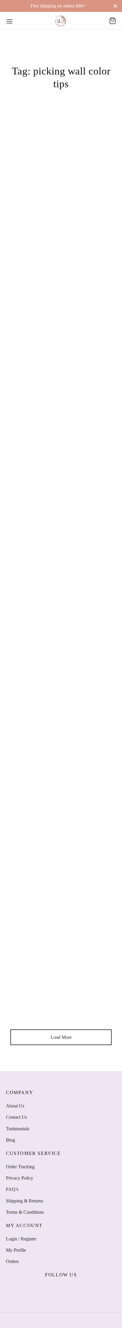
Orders (12, 1261)
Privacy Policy (19, 1177)
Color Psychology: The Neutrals (40, 306)
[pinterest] (81, 1289)
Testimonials (17, 1128)
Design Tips (19, 297)
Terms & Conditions (25, 1212)
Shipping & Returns (24, 1200)
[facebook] (40, 1289)
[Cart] (112, 20)
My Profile (16, 1250)
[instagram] (67, 1289)
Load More (61, 1037)
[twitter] (54, 1289)
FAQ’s (12, 1189)
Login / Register (21, 1238)
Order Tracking (20, 1166)
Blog (10, 1139)
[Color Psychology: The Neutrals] (61, 213)
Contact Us (16, 1117)
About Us (15, 1105)
